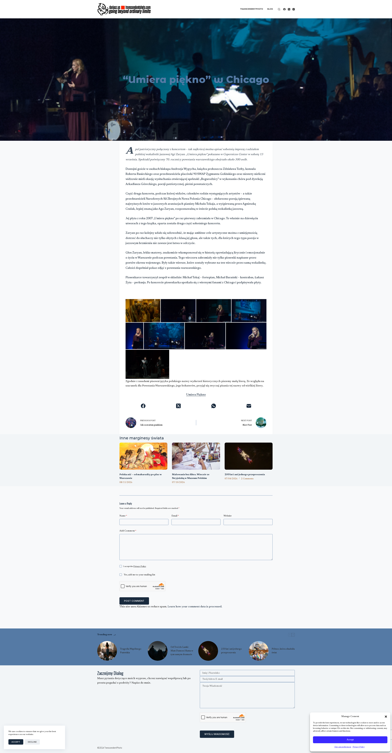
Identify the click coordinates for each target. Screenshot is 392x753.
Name (123, 516)
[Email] (248, 406)
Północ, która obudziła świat (283, 651)
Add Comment (127, 531)
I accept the (134, 566)
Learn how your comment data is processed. (195, 606)
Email (175, 516)
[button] (385, 716)
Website (228, 516)
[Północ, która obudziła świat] (259, 651)
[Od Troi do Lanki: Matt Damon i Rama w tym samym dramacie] (158, 651)
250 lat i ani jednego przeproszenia (245, 474)
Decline (32, 742)
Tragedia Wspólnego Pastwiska (130, 651)
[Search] (279, 9)
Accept (350, 740)
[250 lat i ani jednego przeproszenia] (249, 456)
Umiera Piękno (196, 394)
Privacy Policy (359, 747)
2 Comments (247, 479)
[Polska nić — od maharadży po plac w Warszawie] (143, 456)
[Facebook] (284, 9)
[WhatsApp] (213, 406)
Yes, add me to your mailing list (139, 575)
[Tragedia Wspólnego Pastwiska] (107, 651)
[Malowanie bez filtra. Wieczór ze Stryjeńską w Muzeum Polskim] (196, 456)
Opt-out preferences (342, 747)
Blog (270, 9)
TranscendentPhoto (251, 9)
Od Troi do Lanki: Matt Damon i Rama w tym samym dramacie (182, 651)
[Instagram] (293, 9)
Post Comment (134, 600)
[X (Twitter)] (289, 9)
